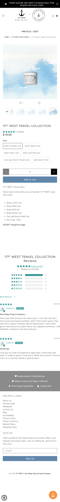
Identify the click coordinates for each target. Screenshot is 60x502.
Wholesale (7, 406)
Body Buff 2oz (11, 153)
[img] (6, 304)
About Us (7, 400)
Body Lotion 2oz (12, 146)
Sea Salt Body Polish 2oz (17, 160)
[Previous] (21, 103)
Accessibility (8, 415)
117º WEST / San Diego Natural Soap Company (33, 474)
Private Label (9, 403)
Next (36, 31)
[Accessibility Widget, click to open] (4, 498)
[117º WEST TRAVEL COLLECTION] (30, 71)
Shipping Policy (10, 427)
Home (6, 37)
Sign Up (30, 458)
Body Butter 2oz (31, 153)
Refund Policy (9, 424)
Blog (5, 412)
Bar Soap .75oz (41, 160)
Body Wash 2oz (32, 146)
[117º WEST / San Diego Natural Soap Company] (30, 16)
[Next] (39, 103)
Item (5, 140)
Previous (26, 31)
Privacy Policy (9, 418)
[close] (57, 4)
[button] (9, 132)
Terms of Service (10, 421)
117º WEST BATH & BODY (20, 37)
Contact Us (8, 409)
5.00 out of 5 (37, 266)
